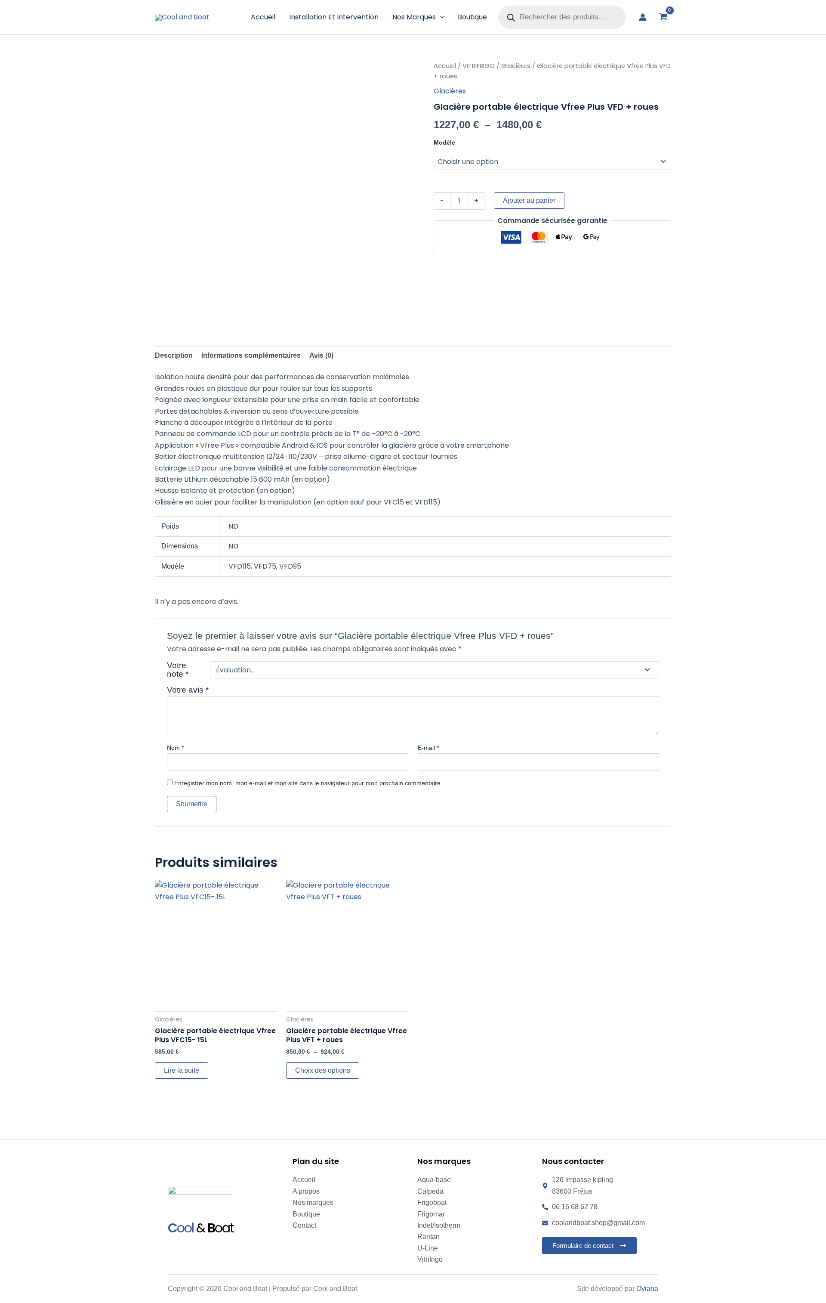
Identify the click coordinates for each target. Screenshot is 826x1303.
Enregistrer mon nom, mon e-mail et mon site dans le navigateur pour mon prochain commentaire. (308, 783)
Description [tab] (174, 355)
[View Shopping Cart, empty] (663, 17)
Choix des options (322, 1070)
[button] (440, 17)
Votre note (177, 669)
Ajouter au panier (529, 200)
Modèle (444, 142)
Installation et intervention (334, 17)
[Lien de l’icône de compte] (643, 17)
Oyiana (647, 1288)
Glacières (515, 66)
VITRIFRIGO (478, 66)
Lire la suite (181, 1070)
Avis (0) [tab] (321, 355)
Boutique (472, 17)
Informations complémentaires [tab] (251, 355)
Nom (175, 747)
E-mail (428, 747)
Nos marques (414, 17)
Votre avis (188, 689)
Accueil (263, 17)
